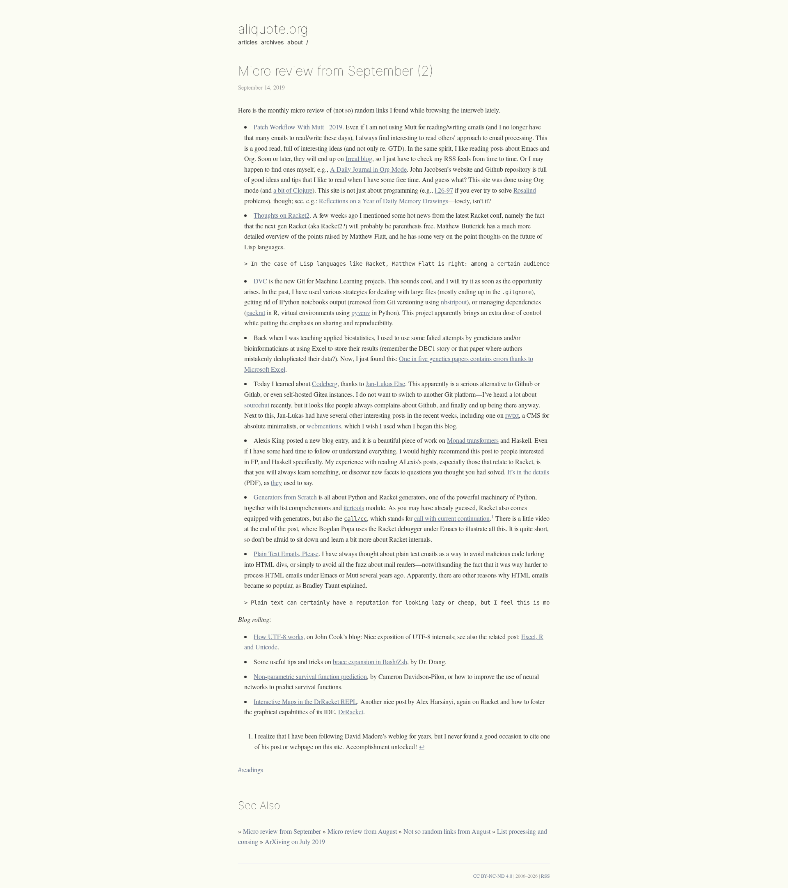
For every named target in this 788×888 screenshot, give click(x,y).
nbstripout (454, 301)
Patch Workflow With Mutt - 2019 (298, 126)
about (295, 42)
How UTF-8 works (278, 636)
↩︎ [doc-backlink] (421, 746)
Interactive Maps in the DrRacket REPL (305, 701)
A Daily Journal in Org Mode (368, 169)
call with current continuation (452, 518)
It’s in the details (528, 471)
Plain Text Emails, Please (286, 553)
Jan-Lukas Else (385, 383)
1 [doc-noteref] (492, 516)
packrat (255, 312)
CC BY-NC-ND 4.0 (492, 875)
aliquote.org (273, 29)
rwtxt (512, 415)
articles (248, 42)
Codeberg (324, 383)
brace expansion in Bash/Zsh (370, 661)
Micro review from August (362, 831)
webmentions (324, 425)
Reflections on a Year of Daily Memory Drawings (383, 200)
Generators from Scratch (285, 496)
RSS (545, 875)
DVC (260, 280)
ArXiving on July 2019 (295, 841)
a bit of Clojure (292, 190)
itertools (354, 507)
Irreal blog (359, 158)
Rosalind (524, 190)
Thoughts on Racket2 (281, 215)
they (276, 482)
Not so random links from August (446, 831)
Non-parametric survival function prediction (310, 676)
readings (252, 769)
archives (272, 42)
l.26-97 (444, 190)
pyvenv (360, 312)
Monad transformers (473, 440)
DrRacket (350, 711)
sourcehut (256, 404)
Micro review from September (282, 831)
